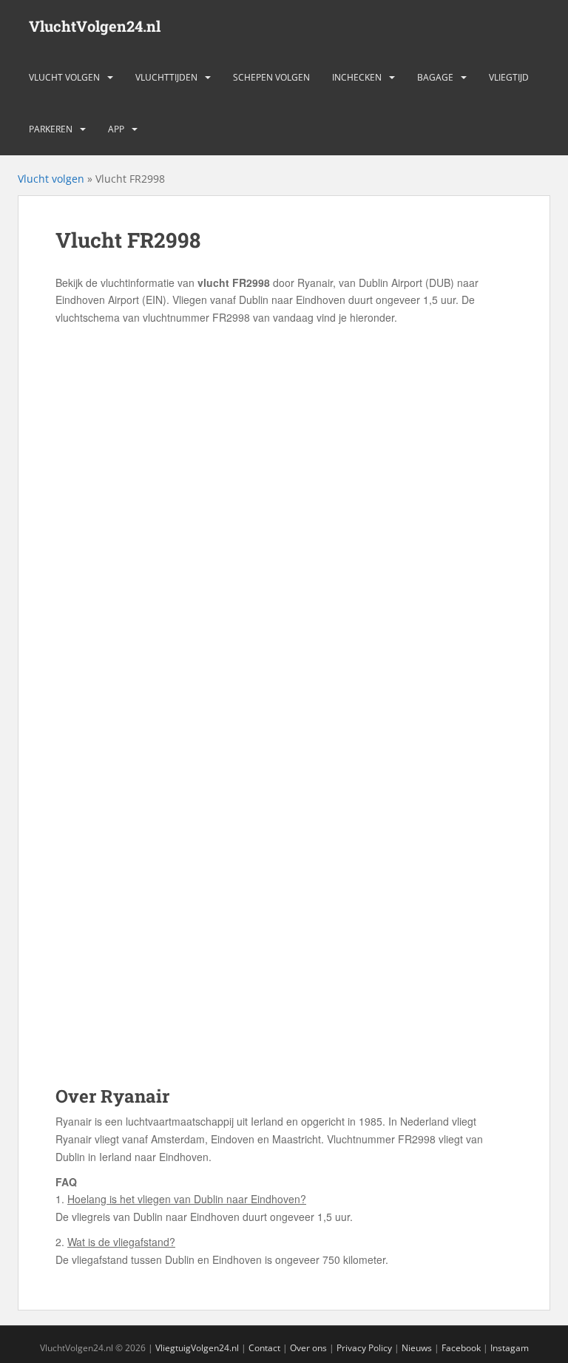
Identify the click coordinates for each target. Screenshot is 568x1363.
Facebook (461, 1348)
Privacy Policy (364, 1348)
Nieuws (417, 1348)
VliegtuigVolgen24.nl (197, 1348)
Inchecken (357, 77)
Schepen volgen (271, 77)
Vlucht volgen (64, 77)
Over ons (308, 1348)
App (116, 129)
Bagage (435, 77)
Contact (264, 1348)
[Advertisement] (284, 437)
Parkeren (50, 129)
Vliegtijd (509, 77)
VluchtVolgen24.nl (94, 25)
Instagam (509, 1348)
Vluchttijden (166, 77)
